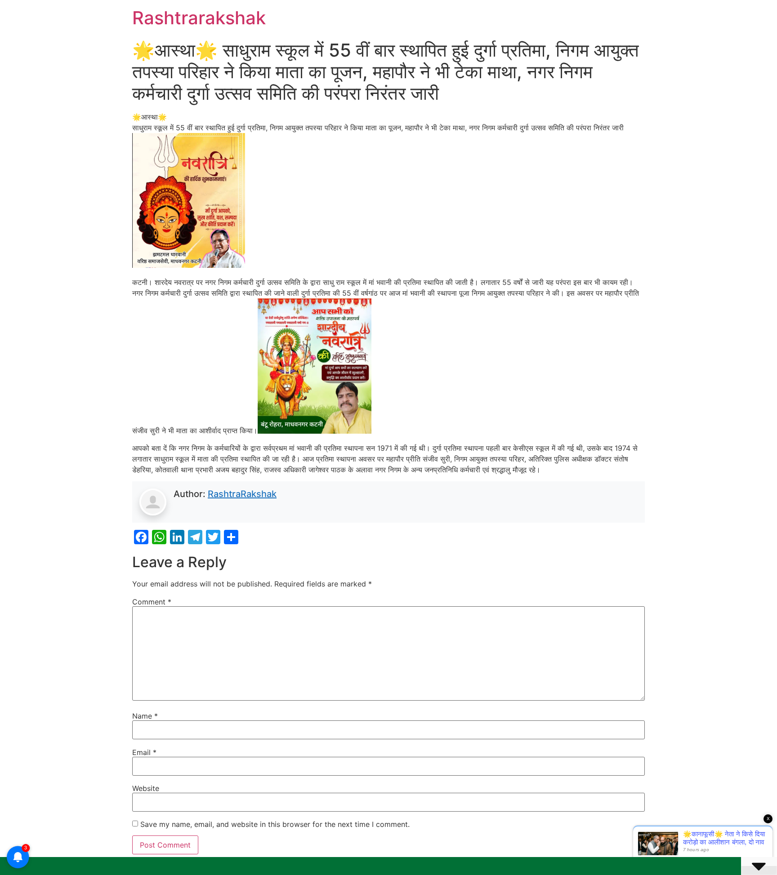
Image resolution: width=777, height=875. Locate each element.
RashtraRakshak (242, 494)
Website (145, 788)
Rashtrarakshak (199, 18)
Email (144, 752)
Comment (151, 601)
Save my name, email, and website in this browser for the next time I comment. (275, 824)
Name (145, 716)
